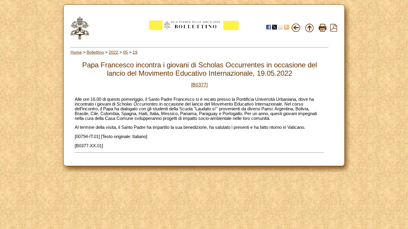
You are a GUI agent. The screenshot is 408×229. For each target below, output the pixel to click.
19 (135, 52)
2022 (113, 52)
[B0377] (199, 84)
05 (125, 52)
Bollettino (95, 52)
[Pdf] (334, 30)
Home (76, 52)
